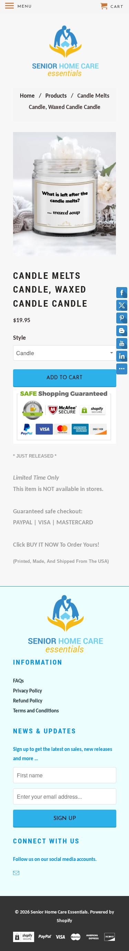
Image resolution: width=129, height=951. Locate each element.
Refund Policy (27, 701)
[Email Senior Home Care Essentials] (17, 874)
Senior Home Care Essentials (59, 912)
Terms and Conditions (36, 711)
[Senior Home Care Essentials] (64, 51)
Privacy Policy (27, 691)
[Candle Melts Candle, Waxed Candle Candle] (64, 194)
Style (19, 338)
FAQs (18, 681)
